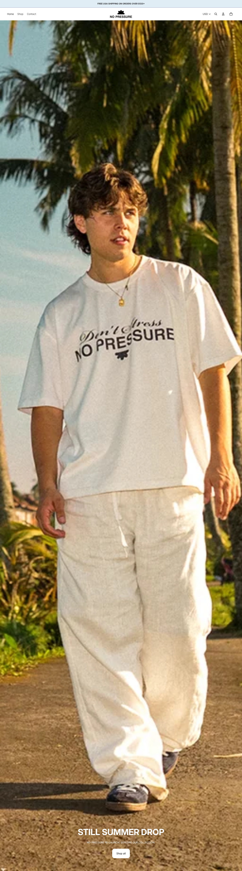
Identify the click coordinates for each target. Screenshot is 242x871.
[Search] (216, 14)
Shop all (121, 853)
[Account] (223, 14)
